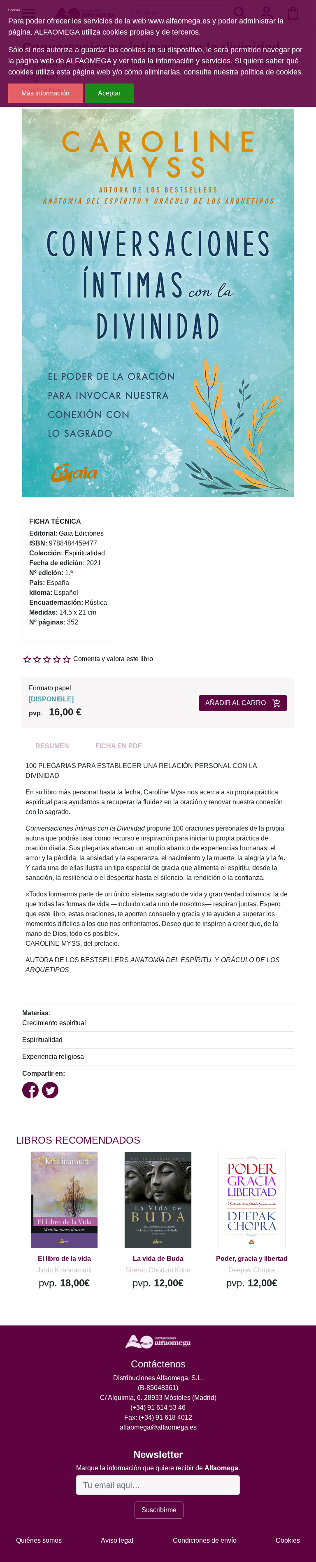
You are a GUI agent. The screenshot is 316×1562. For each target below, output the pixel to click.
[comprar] (66, 1169)
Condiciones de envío (205, 1540)
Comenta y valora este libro (113, 658)
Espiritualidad (42, 1039)
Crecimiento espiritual (54, 1022)
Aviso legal (117, 1540)
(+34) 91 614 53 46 (158, 1407)
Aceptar (109, 93)
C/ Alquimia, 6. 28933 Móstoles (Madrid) (158, 1397)
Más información (45, 93)
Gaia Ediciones (81, 533)
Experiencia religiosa (53, 1056)
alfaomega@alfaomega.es (158, 1427)
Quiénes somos (39, 1540)
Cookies (288, 1540)
